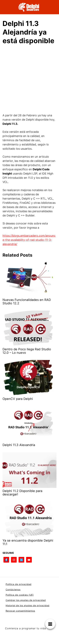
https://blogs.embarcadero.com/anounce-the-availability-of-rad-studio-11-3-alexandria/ (29, 240)
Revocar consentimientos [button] (20, 610)
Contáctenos (13, 589)
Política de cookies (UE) (20, 594)
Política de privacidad (18, 584)
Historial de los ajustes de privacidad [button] (27, 605)
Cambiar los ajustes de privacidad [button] (26, 600)
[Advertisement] (29, 78)
